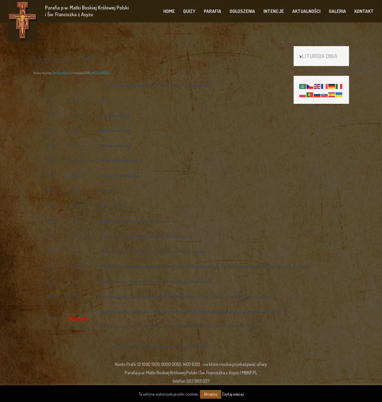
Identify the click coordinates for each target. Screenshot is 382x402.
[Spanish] (332, 94)
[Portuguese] (310, 94)
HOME (169, 11)
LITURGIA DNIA (319, 56)
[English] (317, 86)
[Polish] (302, 94)
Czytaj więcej (233, 394)
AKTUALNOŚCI (306, 11)
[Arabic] (302, 86)
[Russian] (317, 94)
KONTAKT (364, 11)
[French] (324, 86)
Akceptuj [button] (210, 394)
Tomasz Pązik (61, 73)
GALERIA (337, 11)
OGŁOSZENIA (242, 11)
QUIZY (189, 11)
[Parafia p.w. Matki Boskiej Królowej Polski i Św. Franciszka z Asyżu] (22, 21)
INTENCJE (273, 11)
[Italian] (339, 86)
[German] (332, 86)
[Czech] (310, 86)
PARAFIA (212, 11)
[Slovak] (324, 94)
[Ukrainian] (339, 94)
